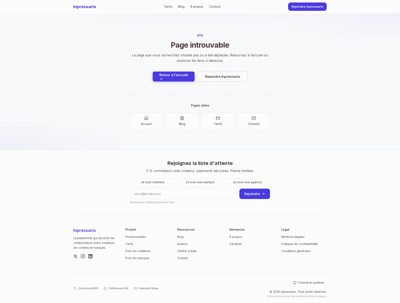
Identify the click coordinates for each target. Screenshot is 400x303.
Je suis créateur (153, 182)
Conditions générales (296, 251)
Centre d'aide (186, 251)
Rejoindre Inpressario (307, 6)
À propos (196, 6)
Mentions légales (293, 237)
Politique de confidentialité (299, 244)
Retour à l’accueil (173, 75)
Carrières (235, 244)
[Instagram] (83, 256)
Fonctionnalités (135, 237)
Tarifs (168, 6)
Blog (181, 6)
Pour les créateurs (138, 251)
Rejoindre (252, 194)
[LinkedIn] (90, 256)
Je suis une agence (247, 182)
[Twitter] (75, 256)
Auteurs (182, 244)
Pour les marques (137, 258)
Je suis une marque (199, 182)
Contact (215, 6)
